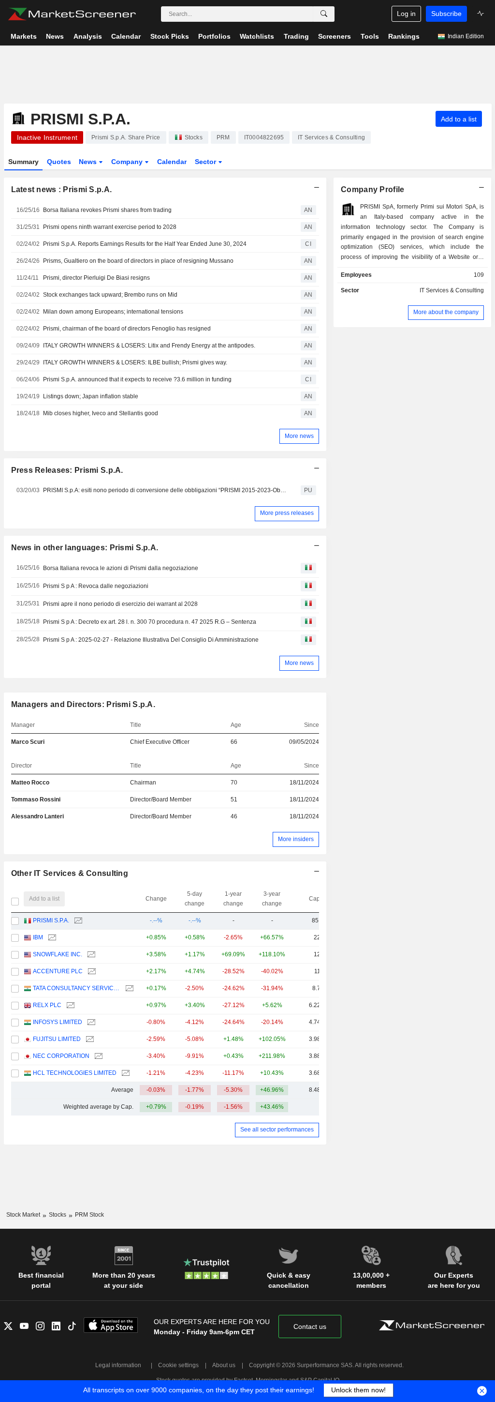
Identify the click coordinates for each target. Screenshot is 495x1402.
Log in (406, 13)
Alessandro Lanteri (37, 816)
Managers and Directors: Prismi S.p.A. (83, 704)
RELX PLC (47, 1005)
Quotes (59, 162)
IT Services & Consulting (452, 290)
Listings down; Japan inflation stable (90, 396)
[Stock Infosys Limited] (90, 1022)
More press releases (287, 513)
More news (299, 436)
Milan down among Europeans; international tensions (113, 311)
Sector (206, 162)
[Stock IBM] (51, 938)
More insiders (296, 839)
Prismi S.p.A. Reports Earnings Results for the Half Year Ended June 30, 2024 (145, 244)
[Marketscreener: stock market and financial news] (71, 14)
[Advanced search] (324, 14)
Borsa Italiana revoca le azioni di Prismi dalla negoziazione (120, 568)
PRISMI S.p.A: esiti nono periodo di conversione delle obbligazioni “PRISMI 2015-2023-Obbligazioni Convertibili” (165, 490)
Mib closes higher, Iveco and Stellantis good (100, 413)
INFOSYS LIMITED (57, 1022)
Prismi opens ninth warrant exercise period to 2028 (109, 227)
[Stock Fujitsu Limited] (89, 1039)
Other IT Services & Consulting (70, 873)
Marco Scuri (27, 742)
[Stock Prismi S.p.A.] (77, 921)
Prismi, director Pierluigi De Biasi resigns (96, 277)
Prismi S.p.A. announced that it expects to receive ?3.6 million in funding (137, 379)
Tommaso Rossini (35, 799)
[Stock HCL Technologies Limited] (124, 1073)
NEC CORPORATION (61, 1056)
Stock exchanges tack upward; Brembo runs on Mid (110, 294)
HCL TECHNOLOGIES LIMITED (74, 1073)
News (89, 162)
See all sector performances (277, 1129)
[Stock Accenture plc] (91, 971)
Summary (23, 162)
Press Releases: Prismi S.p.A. (67, 470)
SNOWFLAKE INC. (57, 954)
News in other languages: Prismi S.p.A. (85, 547)
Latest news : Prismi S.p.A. (61, 189)
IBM (38, 937)
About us (223, 1365)
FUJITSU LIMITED (57, 1039)
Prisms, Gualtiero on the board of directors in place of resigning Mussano (138, 260)
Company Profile (372, 189)
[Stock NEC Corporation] (97, 1056)
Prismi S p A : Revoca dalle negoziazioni (95, 586)
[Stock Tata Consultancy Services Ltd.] (128, 988)
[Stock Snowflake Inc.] (90, 955)
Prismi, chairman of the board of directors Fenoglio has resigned (127, 328)
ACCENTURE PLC (58, 971)
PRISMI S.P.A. (51, 920)
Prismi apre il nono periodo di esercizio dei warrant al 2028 (120, 604)
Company (128, 162)
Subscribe (446, 13)
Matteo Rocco (30, 782)
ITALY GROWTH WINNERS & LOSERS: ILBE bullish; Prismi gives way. (135, 362)
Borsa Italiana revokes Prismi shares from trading (107, 210)
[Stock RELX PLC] (69, 1005)
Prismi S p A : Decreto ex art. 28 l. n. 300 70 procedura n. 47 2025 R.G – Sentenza (149, 621)
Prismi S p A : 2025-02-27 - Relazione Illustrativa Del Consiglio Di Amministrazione (151, 639)
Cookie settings (178, 1365)
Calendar (172, 162)
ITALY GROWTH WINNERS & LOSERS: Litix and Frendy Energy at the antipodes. (149, 345)
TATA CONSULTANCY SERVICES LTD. (76, 988)
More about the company (446, 312)
